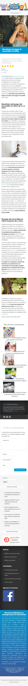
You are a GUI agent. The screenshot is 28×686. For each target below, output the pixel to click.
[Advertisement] (14, 30)
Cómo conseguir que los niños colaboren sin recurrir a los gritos (12, 509)
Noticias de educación (10, 557)
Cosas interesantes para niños (12, 578)
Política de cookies (10, 669)
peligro (15, 201)
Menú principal (15, 13)
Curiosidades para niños (11, 570)
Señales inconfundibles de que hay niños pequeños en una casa (12, 523)
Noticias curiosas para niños (12, 553)
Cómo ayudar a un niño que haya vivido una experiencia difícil (12, 516)
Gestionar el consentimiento (15, 671)
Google (4, 417)
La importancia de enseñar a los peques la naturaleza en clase (12, 494)
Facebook (7, 417)
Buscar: (5, 478)
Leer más (14, 411)
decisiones (13, 250)
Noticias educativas (9, 560)
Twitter (10, 417)
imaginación (5, 314)
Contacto (19, 668)
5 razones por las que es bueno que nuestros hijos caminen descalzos (15, 394)
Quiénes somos (10, 668)
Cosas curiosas (8, 582)
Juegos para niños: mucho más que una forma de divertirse (11, 501)
